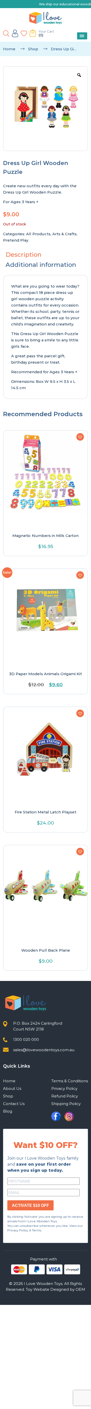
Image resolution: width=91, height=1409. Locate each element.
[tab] (45, 255)
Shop (33, 48)
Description (23, 254)
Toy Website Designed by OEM (55, 1289)
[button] (80, 437)
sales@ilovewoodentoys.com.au (43, 1049)
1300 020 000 (26, 1039)
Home (9, 48)
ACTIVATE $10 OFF (30, 1205)
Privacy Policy (64, 1088)
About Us (12, 1088)
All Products (38, 233)
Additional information (41, 264)
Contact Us (14, 1103)
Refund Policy (64, 1096)
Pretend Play (15, 240)
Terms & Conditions (69, 1080)
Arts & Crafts (64, 233)
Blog (7, 1111)
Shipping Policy (66, 1103)
